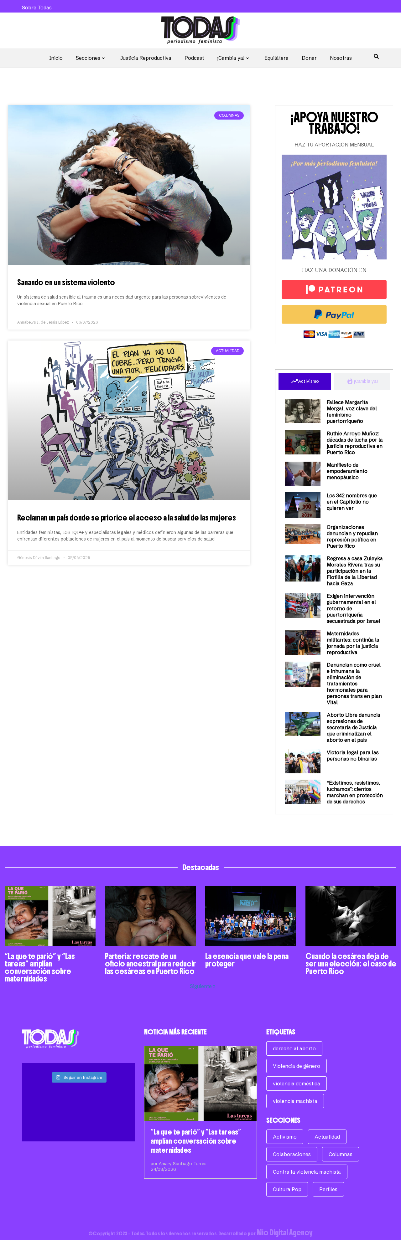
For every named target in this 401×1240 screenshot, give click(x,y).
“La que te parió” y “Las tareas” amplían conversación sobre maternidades (40, 967)
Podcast (194, 58)
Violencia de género (296, 1066)
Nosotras (341, 58)
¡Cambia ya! (230, 58)
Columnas (340, 1154)
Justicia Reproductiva (145, 58)
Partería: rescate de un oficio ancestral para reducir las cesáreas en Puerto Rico (150, 963)
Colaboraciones (292, 1154)
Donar (309, 58)
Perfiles (328, 1189)
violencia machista (295, 1101)
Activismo (285, 1137)
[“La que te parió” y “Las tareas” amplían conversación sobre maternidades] (200, 1083)
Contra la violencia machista (307, 1172)
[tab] (305, 381)
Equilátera (276, 58)
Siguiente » (203, 986)
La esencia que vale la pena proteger (247, 959)
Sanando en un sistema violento (66, 282)
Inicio (56, 58)
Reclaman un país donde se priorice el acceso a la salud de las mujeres (127, 517)
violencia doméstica (296, 1083)
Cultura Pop (287, 1189)
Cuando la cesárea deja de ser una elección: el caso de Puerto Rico (350, 963)
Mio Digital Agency (285, 1232)
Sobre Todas (37, 7)
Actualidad (327, 1137)
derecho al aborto (294, 1048)
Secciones (88, 58)
